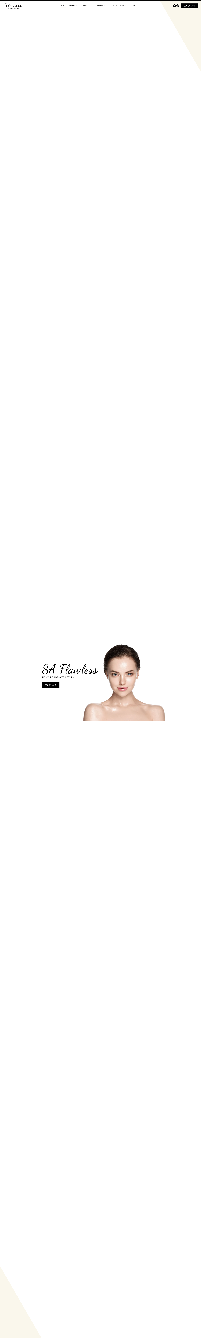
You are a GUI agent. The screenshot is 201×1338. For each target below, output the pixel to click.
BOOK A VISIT (50, 685)
